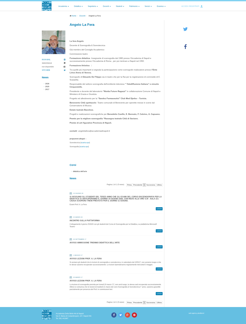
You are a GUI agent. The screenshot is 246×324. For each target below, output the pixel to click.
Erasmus (160, 6)
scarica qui (85, 143)
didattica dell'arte (80, 171)
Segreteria (92, 6)
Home (74, 16)
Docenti (106, 6)
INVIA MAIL (46, 60)
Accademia (62, 6)
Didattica (77, 6)
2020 (47, 87)
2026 (47, 84)
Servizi (147, 6)
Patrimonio (133, 6)
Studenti (119, 6)
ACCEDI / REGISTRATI (190, 6)
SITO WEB (46, 70)
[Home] (47, 6)
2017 (47, 89)
